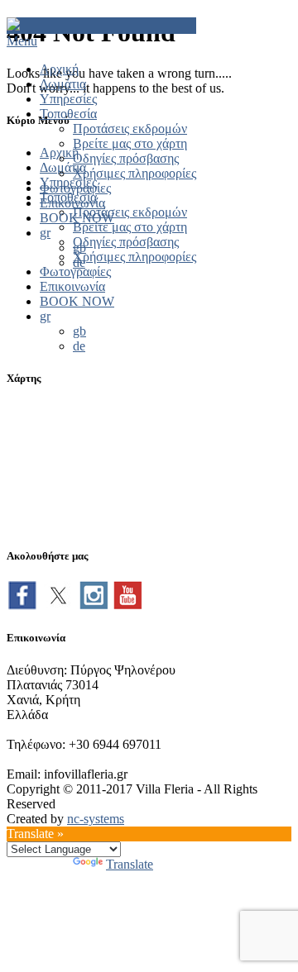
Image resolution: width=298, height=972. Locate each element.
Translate (129, 864)
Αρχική (59, 69)
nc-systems (95, 819)
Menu (22, 41)
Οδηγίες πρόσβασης (126, 158)
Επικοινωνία (72, 203)
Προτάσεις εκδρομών (130, 129)
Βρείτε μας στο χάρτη (130, 143)
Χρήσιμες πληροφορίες (134, 173)
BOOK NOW (77, 218)
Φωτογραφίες (75, 188)
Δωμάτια (63, 84)
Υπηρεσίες (68, 99)
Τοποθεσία (68, 114)
